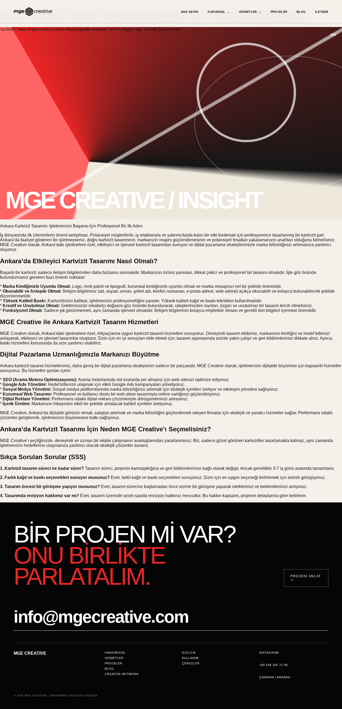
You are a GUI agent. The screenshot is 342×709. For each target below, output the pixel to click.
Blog (301, 11)
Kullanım (190, 658)
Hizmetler (250, 12)
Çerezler (191, 663)
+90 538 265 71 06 (273, 665)
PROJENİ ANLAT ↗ (305, 578)
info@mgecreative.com (101, 616)
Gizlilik (189, 652)
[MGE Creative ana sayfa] (33, 11)
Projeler (279, 11)
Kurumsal (219, 12)
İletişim (321, 11)
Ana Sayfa (190, 11)
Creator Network (122, 674)
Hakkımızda (115, 652)
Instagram (269, 652)
